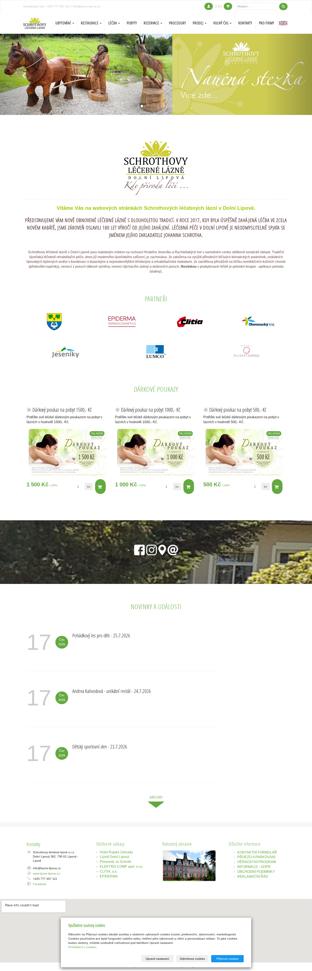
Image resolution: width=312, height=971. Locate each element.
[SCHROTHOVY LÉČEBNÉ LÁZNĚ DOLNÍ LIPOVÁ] (34, 22)
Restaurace (90, 23)
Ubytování (63, 23)
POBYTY (132, 23)
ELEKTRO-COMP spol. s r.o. (121, 866)
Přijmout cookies (227, 958)
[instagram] (151, 549)
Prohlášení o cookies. (82, 947)
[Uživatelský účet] (208, 6)
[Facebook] (139, 549)
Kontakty (245, 23)
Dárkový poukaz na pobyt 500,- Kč (237, 409)
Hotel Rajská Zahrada (116, 852)
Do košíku (100, 486)
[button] (23, 74)
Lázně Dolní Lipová (114, 857)
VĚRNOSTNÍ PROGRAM (256, 862)
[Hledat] (283, 6)
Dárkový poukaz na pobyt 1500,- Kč (62, 409)
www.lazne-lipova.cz (46, 873)
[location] (162, 549)
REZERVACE (152, 23)
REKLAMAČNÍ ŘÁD (252, 876)
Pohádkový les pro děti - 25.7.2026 (101, 635)
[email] (172, 549)
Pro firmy (266, 23)
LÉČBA (113, 23)
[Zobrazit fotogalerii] (189, 865)
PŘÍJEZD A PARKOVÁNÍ (256, 857)
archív (156, 797)
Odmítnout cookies (192, 958)
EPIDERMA (109, 876)
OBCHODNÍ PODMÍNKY (256, 871)
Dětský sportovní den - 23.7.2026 (99, 746)
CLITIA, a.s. (108, 871)
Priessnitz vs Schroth (115, 861)
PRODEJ (198, 23)
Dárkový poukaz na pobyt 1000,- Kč (150, 409)
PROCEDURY (177, 23)
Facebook (39, 884)
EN (283, 23)
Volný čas (221, 23)
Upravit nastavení (157, 958)
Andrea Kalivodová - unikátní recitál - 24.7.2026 (111, 691)
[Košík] (228, 6)
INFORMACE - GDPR (254, 867)
